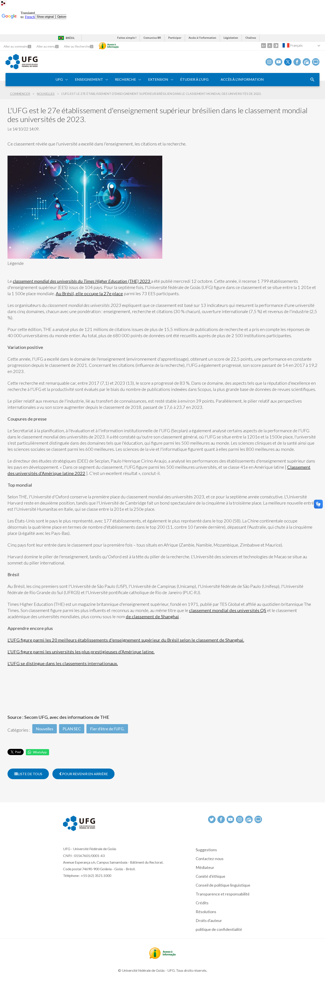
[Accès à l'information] (109, 46)
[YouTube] (278, 62)
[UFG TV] (315, 62)
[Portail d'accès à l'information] (162, 957)
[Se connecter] (3, 4)
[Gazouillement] (288, 62)
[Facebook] (297, 62)
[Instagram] (269, 62)
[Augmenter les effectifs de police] (263, 45)
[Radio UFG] (306, 62)
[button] (59, 79)
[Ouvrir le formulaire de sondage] (312, 79)
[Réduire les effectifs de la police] (269, 45)
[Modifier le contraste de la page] (275, 45)
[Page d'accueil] (22, 67)
